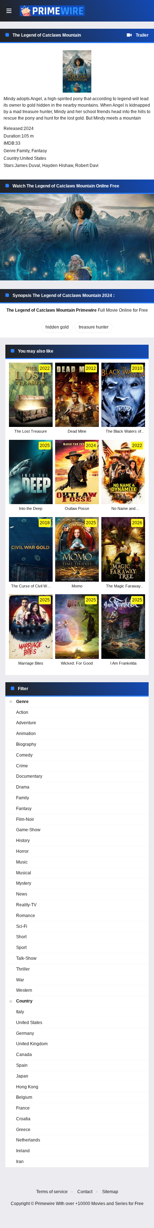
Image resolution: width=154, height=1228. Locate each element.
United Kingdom (32, 1043)
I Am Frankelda (123, 663)
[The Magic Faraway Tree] (123, 549)
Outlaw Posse (77, 508)
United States (33, 158)
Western (24, 990)
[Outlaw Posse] (76, 472)
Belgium (24, 1097)
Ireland (23, 1150)
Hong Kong (27, 1086)
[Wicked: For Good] (76, 626)
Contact (84, 1191)
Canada (24, 1054)
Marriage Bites (30, 663)
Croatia (23, 1118)
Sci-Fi (21, 926)
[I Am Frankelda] (123, 626)
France (23, 1108)
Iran (20, 1161)
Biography (26, 744)
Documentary (29, 776)
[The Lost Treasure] (30, 395)
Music (22, 862)
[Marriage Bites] (30, 626)
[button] (77, 237)
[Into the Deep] (30, 472)
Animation (26, 733)
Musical (23, 872)
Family (23, 150)
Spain (22, 1065)
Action (22, 712)
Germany (25, 1033)
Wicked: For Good (77, 663)
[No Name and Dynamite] (123, 472)
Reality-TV (26, 904)
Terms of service (52, 1191)
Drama (22, 787)
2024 (29, 128)
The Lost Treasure (30, 431)
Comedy (24, 755)
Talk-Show (26, 958)
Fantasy (39, 150)
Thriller (23, 969)
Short (21, 936)
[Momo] (76, 549)
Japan (22, 1076)
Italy (20, 1011)
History (23, 840)
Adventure (26, 722)
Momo (77, 586)
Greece (23, 1129)
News (21, 894)
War (20, 979)
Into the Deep (30, 508)
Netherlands (28, 1140)
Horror (22, 851)
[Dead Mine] (76, 395)
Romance (25, 915)
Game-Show (28, 829)
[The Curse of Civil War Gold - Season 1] (30, 549)
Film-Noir (25, 819)
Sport (21, 947)
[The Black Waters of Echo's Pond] (123, 395)
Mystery (23, 883)
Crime (22, 765)
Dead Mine (77, 431)
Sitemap (110, 1191)
